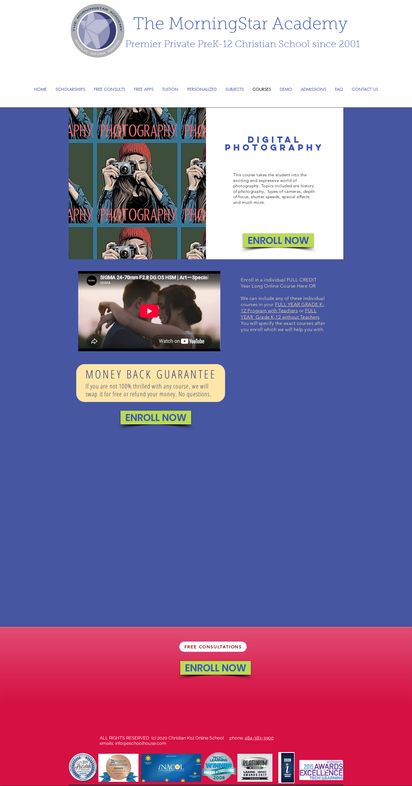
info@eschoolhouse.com (140, 743)
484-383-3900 (259, 738)
